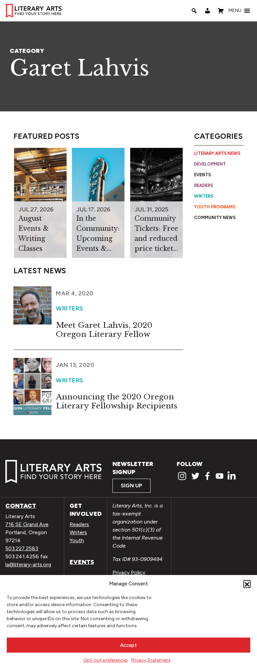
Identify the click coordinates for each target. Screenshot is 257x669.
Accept (128, 645)
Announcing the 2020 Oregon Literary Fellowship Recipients (116, 401)
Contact (20, 505)
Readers (203, 185)
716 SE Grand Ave (27, 524)
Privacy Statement (151, 660)
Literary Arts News (217, 153)
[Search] (194, 10)
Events (202, 174)
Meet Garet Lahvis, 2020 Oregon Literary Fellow (104, 329)
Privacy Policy (128, 572)
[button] (247, 583)
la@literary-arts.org (28, 564)
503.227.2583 (21, 548)
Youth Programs (214, 206)
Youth (77, 540)
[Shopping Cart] (221, 10)
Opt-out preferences (105, 660)
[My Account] (207, 10)
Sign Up (131, 485)
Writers (203, 196)
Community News (215, 217)
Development (210, 164)
